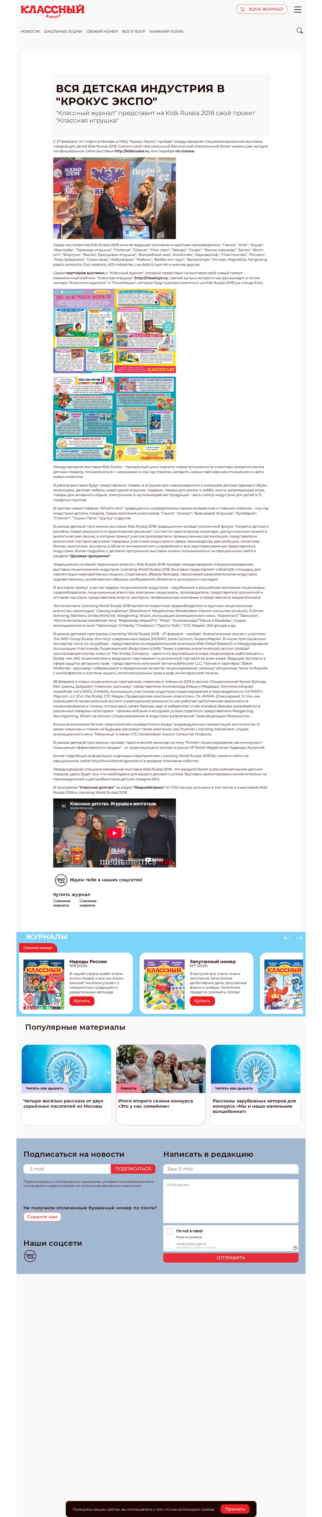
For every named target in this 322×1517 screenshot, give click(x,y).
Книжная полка (167, 31)
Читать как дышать (45, 1088)
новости (30, 31)
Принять (235, 1509)
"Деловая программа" (89, 556)
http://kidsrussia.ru (132, 151)
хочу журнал (265, 9)
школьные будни (63, 31)
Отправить (231, 1257)
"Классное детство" (97, 787)
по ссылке (184, 151)
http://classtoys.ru (151, 278)
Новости (128, 1088)
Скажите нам (42, 1216)
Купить (82, 1000)
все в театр (133, 31)
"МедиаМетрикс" (149, 787)
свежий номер (102, 31)
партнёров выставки (85, 273)
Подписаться (133, 1168)
